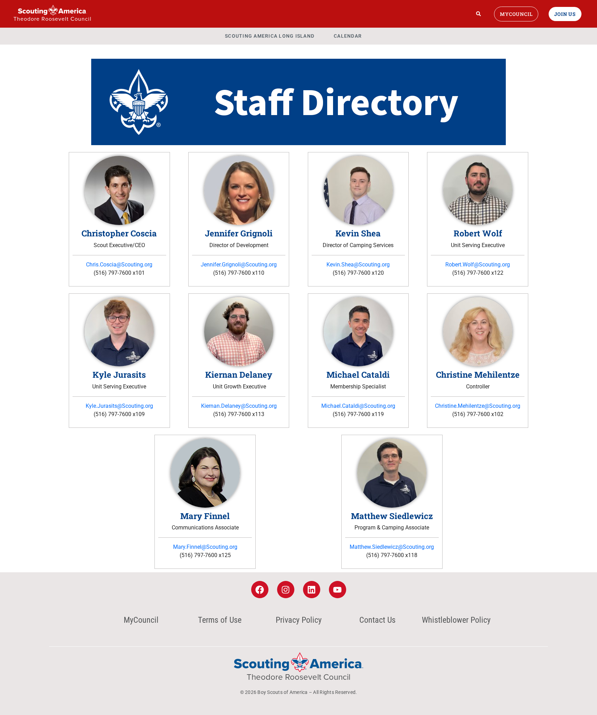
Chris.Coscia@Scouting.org (119, 264)
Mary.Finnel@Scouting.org (205, 547)
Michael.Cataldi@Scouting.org (358, 406)
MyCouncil (516, 14)
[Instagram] (285, 589)
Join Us (565, 14)
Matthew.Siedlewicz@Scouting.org (392, 547)
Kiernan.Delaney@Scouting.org (239, 406)
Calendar (348, 36)
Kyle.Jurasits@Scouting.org (119, 406)
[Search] (479, 13)
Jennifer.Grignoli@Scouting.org (239, 264)
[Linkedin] (311, 589)
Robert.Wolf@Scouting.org (477, 264)
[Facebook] (259, 589)
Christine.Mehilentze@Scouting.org (477, 406)
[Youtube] (337, 589)
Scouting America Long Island (269, 36)
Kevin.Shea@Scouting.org (358, 264)
